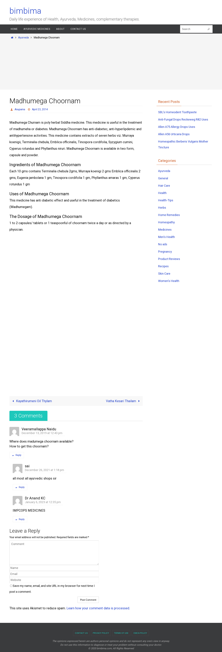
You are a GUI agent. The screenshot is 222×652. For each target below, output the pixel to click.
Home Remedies (169, 215)
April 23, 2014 (40, 109)
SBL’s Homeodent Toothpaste (177, 112)
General (163, 178)
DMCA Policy (140, 633)
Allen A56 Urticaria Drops (174, 134)
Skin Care (164, 273)
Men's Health (166, 237)
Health (162, 193)
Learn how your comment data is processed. (98, 608)
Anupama (20, 109)
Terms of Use (121, 633)
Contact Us (81, 633)
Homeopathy (166, 222)
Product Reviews (169, 259)
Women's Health (168, 281)
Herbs (162, 207)
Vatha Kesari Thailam (121, 401)
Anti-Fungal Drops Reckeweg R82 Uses (183, 119)
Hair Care (164, 185)
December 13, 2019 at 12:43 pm (42, 433)
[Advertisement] (111, 64)
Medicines (165, 229)
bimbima (25, 11)
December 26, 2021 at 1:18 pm (44, 470)
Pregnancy (165, 251)
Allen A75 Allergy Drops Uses (176, 127)
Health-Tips (165, 200)
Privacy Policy (101, 633)
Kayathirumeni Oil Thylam (33, 401)
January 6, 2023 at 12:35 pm (43, 502)
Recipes (163, 266)
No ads (162, 244)
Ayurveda (23, 37)
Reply (18, 455)
